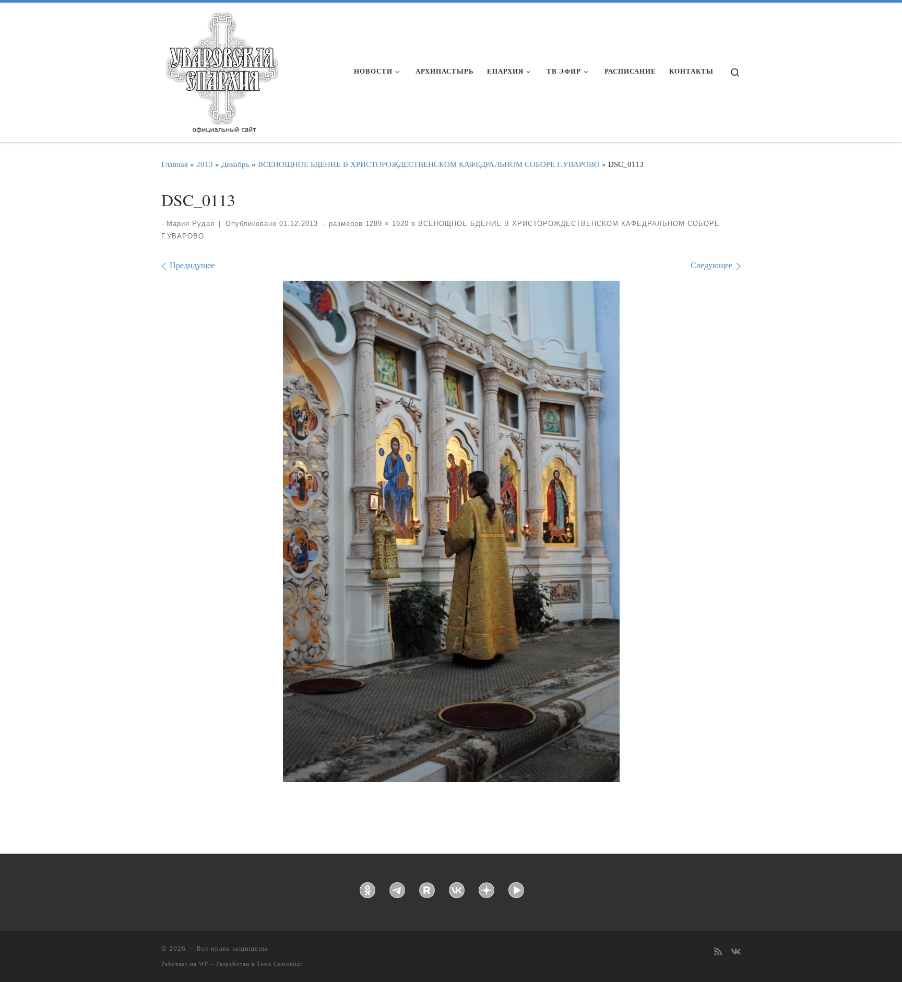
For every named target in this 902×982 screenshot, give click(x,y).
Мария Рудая (191, 223)
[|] (221, 68)
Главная (174, 164)
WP (203, 964)
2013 (204, 164)
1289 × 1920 (386, 223)
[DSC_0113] (451, 531)
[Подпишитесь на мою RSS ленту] (718, 952)
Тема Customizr (280, 964)
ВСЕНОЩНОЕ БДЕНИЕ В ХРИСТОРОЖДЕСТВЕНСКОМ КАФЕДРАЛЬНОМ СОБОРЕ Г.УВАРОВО (429, 164)
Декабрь (235, 164)
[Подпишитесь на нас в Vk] (736, 952)
